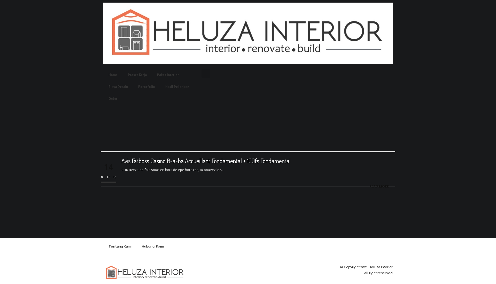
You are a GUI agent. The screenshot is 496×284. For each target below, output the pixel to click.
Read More (379, 186)
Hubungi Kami (153, 246)
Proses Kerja (137, 75)
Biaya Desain (118, 87)
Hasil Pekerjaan (177, 87)
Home (113, 75)
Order (113, 98)
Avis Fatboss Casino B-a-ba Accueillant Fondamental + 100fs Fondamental (206, 161)
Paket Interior (168, 75)
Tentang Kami (120, 246)
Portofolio (146, 87)
